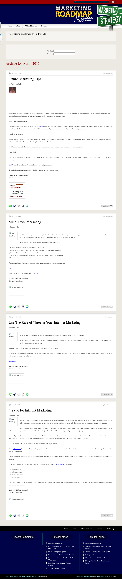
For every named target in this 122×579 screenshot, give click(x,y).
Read (10, 165)
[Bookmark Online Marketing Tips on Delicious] (14, 206)
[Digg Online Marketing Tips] (19, 206)
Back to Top (110, 529)
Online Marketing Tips (25, 78)
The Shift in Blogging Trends (56, 568)
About (18, 26)
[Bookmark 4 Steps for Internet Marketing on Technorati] (10, 515)
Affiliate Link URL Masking (93, 543)
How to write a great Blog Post (57, 552)
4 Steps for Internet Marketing (30, 410)
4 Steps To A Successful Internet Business (97, 558)
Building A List (89, 555)
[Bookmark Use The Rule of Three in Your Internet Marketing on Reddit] (23, 394)
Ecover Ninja (112, 576)
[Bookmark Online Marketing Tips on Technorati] (10, 206)
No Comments (109, 73)
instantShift (94, 576)
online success (60, 464)
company (40, 126)
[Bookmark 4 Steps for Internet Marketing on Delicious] (14, 515)
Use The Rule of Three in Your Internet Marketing (45, 322)
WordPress (44, 576)
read (37, 273)
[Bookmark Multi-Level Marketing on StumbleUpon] (27, 307)
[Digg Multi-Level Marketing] (19, 307)
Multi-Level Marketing (25, 221)
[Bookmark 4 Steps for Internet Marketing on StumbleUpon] (27, 515)
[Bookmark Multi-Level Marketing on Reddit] (23, 307)
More (10, 268)
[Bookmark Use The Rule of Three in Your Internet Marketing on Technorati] (10, 394)
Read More (106, 206)
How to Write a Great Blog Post (57, 543)
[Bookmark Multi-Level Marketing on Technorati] (10, 307)
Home (10, 26)
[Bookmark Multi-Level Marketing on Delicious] (14, 307)
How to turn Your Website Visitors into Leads (61, 555)
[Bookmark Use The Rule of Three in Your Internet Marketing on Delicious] (14, 394)
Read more (12, 361)
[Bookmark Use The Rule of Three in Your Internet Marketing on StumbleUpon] (27, 394)
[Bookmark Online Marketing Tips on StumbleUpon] (27, 206)
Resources (44, 26)
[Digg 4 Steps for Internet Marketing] (19, 515)
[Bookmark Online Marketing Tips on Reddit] (23, 206)
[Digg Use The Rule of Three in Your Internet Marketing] (19, 394)
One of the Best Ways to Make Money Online (98, 552)
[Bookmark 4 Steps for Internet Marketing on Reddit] (23, 515)
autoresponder (17, 449)
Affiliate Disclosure (31, 26)
